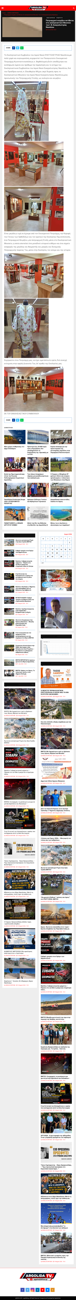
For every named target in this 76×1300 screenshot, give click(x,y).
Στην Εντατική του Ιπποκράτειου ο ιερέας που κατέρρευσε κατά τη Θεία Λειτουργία (19, 832)
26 (52, 556)
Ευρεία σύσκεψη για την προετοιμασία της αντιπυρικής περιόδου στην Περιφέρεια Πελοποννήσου (60, 449)
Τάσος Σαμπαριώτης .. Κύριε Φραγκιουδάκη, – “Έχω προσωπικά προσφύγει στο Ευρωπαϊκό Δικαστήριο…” (19, 863)
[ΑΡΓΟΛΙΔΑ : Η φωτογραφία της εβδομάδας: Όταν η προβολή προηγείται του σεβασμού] (56, 1123)
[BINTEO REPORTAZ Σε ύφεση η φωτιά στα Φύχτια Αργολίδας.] (9, 662)
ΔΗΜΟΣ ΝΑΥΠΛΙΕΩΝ (32, 4)
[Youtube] (43, 1290)
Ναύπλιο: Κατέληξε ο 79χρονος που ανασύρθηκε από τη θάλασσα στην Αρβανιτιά (25, 588)
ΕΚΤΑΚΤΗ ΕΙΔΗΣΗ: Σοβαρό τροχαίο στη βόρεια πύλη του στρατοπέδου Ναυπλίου (25, 599)
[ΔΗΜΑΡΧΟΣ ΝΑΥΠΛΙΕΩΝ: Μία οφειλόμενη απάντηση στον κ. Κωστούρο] (19, 938)
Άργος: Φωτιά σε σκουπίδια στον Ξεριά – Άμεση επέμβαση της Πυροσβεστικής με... (55, 928)
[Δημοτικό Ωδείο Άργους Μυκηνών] (56, 768)
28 (61, 556)
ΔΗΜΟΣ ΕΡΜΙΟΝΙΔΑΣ (43, 4)
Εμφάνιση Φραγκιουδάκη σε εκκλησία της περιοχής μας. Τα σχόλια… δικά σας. (55, 1048)
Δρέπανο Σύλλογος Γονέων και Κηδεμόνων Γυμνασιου (37, 500)
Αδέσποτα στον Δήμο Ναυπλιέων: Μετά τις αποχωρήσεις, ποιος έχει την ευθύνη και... (18, 893)
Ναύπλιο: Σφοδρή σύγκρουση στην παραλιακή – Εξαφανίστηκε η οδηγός (25, 610)
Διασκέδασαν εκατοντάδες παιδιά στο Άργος (60, 500)
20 (57, 553)
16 (69, 549)
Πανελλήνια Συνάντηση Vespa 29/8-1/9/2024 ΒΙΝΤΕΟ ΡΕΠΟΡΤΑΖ (14, 501)
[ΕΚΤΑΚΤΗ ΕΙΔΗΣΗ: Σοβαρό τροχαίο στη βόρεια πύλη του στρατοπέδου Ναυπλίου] (9, 600)
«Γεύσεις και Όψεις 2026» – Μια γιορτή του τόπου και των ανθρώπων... (56, 839)
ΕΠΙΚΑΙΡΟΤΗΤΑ (59, 17)
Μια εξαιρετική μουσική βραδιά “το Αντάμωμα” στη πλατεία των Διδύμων (54, 1227)
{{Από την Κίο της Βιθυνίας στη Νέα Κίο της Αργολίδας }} (37, 524)
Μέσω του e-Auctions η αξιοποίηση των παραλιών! (60, 524)
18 (48, 553)
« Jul (42, 563)
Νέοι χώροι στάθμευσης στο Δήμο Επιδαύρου (14, 447)
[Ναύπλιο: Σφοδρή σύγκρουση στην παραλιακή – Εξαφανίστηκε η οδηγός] (9, 611)
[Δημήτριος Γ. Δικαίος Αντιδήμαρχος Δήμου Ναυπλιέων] (19, 968)
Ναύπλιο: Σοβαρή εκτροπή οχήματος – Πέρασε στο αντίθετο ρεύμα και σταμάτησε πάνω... (19, 772)
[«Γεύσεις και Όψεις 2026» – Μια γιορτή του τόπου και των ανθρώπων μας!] (56, 825)
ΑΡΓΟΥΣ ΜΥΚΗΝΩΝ (55, 4)
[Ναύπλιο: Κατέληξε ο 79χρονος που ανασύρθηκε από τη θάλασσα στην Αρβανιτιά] (9, 589)
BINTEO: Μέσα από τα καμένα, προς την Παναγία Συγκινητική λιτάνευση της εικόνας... (55, 1257)
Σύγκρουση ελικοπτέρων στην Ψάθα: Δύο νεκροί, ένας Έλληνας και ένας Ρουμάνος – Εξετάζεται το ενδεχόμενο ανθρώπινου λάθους (25, 649)
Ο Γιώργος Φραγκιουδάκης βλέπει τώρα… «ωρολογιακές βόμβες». (18, 923)
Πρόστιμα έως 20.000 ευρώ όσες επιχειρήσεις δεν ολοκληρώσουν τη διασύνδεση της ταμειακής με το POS (37, 450)
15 (65, 549)
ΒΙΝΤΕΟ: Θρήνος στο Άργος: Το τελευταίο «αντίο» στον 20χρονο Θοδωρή (25, 672)
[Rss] (53, 1290)
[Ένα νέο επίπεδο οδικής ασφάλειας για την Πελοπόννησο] (56, 709)
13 (57, 549)
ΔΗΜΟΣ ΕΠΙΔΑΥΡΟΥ (67, 4)
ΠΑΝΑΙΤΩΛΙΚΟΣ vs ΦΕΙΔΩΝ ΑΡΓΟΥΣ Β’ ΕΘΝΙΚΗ (13, 524)
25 (48, 556)
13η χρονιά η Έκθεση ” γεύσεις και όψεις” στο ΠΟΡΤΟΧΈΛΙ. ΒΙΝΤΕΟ (55, 898)
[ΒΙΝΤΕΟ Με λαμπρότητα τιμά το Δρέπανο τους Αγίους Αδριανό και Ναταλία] (19, 698)
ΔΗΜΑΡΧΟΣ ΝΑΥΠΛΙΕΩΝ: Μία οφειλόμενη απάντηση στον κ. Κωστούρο (18, 952)
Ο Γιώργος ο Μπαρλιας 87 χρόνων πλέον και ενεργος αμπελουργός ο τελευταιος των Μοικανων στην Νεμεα (60, 477)
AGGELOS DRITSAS (10, 715)
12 (52, 549)
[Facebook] (22, 1290)
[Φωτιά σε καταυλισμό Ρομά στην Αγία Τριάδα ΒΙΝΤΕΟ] (9, 542)
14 (61, 549)
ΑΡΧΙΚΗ (23, 4)
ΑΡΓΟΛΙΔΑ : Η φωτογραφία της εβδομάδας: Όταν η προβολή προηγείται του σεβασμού (56, 1136)
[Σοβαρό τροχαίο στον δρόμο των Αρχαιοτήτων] (9, 553)
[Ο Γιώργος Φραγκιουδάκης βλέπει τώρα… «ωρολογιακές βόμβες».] (19, 909)
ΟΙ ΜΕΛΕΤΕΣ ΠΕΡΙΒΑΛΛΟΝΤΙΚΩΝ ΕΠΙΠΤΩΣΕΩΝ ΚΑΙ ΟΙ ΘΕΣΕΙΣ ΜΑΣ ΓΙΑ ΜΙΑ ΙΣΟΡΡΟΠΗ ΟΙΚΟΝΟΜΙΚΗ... (55, 692)
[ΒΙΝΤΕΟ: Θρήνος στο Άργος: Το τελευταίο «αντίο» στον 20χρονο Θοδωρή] (9, 673)
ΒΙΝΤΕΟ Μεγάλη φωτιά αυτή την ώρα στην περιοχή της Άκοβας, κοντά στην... (55, 1018)
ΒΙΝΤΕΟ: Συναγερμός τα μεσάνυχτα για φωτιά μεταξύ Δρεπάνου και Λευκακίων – (19, 803)
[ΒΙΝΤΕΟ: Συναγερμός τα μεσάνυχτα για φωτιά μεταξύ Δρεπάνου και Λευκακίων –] (19, 789)
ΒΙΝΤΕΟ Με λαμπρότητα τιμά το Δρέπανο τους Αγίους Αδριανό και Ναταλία (18, 712)
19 (52, 553)
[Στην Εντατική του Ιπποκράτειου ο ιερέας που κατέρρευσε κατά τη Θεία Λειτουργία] (9, 576)
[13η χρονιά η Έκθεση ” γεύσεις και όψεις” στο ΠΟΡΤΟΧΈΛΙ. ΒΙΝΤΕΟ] (56, 884)
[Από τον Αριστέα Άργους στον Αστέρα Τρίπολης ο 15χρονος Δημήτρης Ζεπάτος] (56, 796)
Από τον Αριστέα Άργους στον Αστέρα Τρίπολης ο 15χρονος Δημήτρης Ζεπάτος (55, 809)
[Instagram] (32, 1290)
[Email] (48, 1290)
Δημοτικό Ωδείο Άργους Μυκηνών (53, 781)
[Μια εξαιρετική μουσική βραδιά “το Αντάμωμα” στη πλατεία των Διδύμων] (56, 1213)
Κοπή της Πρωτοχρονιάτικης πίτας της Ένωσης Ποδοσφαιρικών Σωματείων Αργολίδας (14, 477)
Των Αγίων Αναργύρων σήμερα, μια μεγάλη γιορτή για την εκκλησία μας (37, 476)
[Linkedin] (37, 1290)
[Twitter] (27, 1290)
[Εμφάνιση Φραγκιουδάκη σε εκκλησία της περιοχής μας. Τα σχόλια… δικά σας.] (56, 1034)
